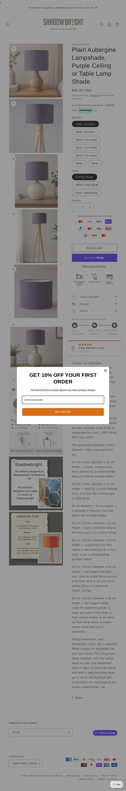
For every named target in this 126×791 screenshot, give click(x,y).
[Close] (105, 370)
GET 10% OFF (63, 412)
